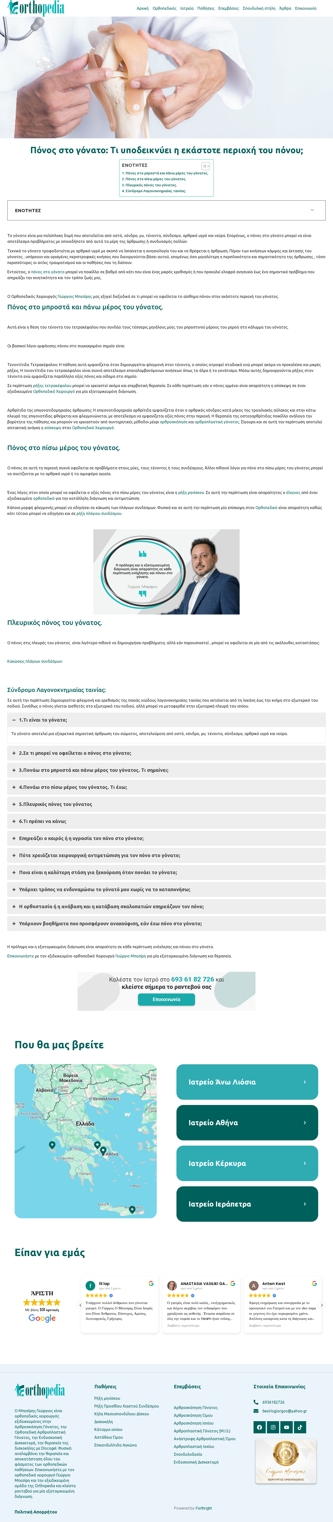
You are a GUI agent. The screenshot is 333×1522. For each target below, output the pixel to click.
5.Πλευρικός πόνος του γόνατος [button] (55, 804)
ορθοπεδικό (44, 498)
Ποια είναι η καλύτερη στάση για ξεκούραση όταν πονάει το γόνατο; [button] (98, 872)
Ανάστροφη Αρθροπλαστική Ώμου (204, 1439)
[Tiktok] (300, 1427)
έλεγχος (293, 492)
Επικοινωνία (305, 8)
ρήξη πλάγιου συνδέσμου (99, 513)
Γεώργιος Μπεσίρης (75, 296)
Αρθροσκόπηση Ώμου (193, 1415)
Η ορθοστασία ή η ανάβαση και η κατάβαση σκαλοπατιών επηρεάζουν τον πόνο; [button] (111, 906)
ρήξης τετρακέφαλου (52, 385)
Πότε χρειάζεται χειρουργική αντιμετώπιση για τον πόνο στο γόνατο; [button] (99, 855)
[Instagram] (273, 1427)
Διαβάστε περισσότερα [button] (183, 1325)
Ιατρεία (187, 8)
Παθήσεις (206, 8)
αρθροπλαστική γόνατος (217, 422)
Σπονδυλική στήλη (259, 8)
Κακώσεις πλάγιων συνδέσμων (34, 661)
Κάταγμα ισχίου (108, 1429)
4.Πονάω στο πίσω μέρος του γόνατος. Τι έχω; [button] (73, 787)
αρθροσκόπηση (173, 422)
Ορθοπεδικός (164, 8)
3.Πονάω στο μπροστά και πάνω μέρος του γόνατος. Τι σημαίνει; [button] (93, 770)
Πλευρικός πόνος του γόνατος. (151, 185)
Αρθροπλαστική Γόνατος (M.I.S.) (202, 1431)
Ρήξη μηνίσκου (107, 1398)
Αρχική (143, 8)
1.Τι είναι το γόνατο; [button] (43, 720)
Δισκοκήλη (103, 1421)
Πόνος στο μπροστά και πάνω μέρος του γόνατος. (167, 173)
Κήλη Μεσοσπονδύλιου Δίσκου (121, 1414)
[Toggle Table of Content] (203, 166)
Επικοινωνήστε (20, 956)
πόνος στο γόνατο (48, 272)
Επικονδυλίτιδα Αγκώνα (115, 1445)
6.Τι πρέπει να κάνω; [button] (42, 821)
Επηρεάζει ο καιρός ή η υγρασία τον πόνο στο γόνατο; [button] (81, 838)
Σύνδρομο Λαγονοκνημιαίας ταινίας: (156, 191)
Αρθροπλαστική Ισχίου (194, 1446)
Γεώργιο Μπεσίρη (131, 956)
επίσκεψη (52, 427)
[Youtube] (286, 1427)
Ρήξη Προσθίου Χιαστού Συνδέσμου (126, 1406)
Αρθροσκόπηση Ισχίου (194, 1423)
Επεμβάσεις (228, 8)
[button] (321, 1305)
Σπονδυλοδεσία (188, 1454)
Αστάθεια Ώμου (108, 1437)
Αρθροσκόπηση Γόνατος (196, 1407)
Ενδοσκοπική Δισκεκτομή (196, 1462)
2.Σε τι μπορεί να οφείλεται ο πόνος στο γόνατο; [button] (75, 753)
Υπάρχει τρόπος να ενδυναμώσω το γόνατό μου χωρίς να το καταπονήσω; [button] (104, 889)
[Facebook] (260, 1427)
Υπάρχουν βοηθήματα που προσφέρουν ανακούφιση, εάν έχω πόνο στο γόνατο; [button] (110, 923)
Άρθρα (285, 8)
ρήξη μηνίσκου (191, 492)
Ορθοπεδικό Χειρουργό (54, 391)
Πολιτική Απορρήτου (36, 1511)
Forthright (204, 1508)
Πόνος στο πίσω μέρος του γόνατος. (156, 179)
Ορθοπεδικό (266, 507)
